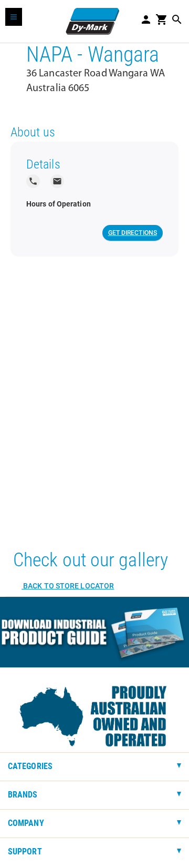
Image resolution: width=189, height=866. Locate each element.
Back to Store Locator (68, 586)
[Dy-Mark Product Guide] (94, 632)
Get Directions (132, 233)
